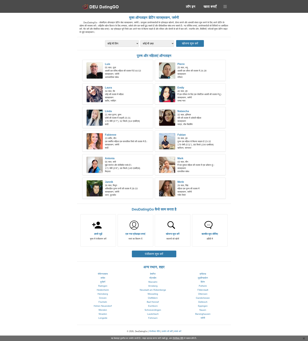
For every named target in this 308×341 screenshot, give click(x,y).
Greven (103, 298)
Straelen (102, 314)
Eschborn (153, 306)
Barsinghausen (202, 314)
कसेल (103, 278)
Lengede (102, 318)
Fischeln (102, 302)
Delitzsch (202, 302)
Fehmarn (153, 318)
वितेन (203, 282)
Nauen (202, 310)
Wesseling (153, 294)
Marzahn (152, 282)
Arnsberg (153, 286)
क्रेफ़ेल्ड (203, 274)
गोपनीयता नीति (154, 331)
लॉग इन (190, 6)
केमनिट (153, 274)
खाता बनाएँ (210, 6)
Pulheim (203, 286)
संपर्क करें (177, 331)
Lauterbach (153, 314)
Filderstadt (202, 290)
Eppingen (203, 306)
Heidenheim (103, 290)
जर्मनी (203, 318)
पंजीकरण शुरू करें (154, 254)
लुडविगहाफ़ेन (203, 278)
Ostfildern (153, 298)
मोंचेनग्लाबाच (103, 274)
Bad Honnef (153, 302)
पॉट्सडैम (152, 278)
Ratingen (102, 286)
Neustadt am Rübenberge (153, 290)
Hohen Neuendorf (103, 306)
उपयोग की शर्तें (167, 331)
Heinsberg (103, 294)
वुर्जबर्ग (102, 282)
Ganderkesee (203, 298)
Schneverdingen (153, 310)
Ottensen (202, 294)
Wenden (102, 310)
